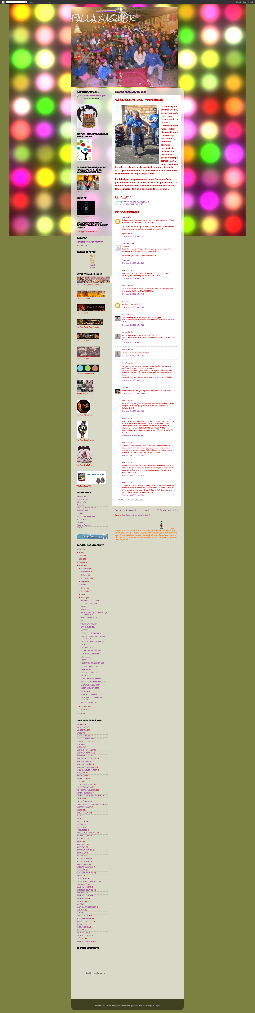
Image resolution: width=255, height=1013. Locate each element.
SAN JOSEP (81, 913)
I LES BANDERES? (87, 648)
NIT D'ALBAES (81, 853)
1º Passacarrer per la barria (91, 679)
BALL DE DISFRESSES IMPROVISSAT (89, 739)
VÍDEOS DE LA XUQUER (89, 603)
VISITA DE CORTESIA (84, 936)
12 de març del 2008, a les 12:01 (133, 495)
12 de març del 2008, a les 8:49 (133, 455)
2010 (81, 559)
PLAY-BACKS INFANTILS (85, 873)
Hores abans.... (85, 691)
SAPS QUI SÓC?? (82, 916)
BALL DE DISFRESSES (84, 736)
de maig (84, 591)
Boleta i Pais (81, 502)
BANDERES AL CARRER (89, 694)
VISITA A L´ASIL (83, 933)
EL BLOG (80, 781)
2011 (80, 556)
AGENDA (80, 724)
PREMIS (79, 876)
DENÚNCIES (81, 776)
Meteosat (80, 522)
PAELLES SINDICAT (83, 864)
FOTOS (79, 816)
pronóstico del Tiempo (90, 242)
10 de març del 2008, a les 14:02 (133, 294)
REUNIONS (80, 901)
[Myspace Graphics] (143, 528)
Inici (147, 510)
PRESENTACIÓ (81, 878)
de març (84, 598)
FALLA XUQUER (102, 18)
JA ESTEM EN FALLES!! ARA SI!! (92, 641)
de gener (84, 710)
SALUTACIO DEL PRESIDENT (90, 654)
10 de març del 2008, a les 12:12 (133, 236)
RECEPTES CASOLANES (85, 890)
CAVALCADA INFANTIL (84, 753)
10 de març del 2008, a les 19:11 (133, 380)
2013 (81, 549)
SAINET (79, 904)
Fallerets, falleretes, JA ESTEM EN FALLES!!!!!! (93, 637)
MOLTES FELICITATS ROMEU (91, 633)
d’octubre (84, 575)
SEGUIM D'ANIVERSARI (89, 618)
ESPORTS (80, 798)
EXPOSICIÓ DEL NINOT (84, 801)
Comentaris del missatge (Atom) (138, 515)
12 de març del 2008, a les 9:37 (133, 475)
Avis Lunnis (85, 644)
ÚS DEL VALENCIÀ (83, 927)
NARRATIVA (81, 847)
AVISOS (79, 733)
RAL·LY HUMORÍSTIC (84, 887)
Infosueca (80, 513)
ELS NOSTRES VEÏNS (84, 787)
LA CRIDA (80, 824)
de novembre (86, 572)
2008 (81, 565)
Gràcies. (83, 606)
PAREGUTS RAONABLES (85, 867)
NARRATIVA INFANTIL (84, 850)
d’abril (83, 594)
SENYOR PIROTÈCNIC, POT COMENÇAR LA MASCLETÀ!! (94, 614)
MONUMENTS (81, 839)
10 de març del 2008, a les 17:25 (133, 325)
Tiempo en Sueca (83, 245)
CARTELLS (80, 747)
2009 (81, 562)
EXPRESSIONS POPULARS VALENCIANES (91, 804)
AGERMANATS (82, 727)
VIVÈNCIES (80, 938)
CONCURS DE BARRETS (85, 761)
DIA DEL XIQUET (82, 779)
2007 (81, 714)
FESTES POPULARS (83, 813)
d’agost (83, 581)
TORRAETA (80, 924)
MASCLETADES (82, 830)
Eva (123, 387)
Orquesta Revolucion (84, 525)
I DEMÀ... (83, 660)
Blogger (157, 1006)
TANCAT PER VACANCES (85, 921)
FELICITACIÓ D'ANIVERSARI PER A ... (93, 682)
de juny (84, 588)
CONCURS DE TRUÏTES (84, 764)
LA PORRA (84, 630)
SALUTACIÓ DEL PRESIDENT (133, 204)
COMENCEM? (85, 610)
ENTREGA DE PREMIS (84, 793)
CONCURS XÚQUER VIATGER (87, 770)
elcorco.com (80, 505)
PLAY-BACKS (81, 870)
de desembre (85, 568)
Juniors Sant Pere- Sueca (86, 516)
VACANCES (80, 930)
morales (125, 314)
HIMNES (79, 819)
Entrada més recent (125, 510)
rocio (123, 217)
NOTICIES (80, 856)
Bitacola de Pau (82, 499)
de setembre (85, 578)
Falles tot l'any (82, 511)
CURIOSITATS (81, 773)
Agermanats (81, 496)
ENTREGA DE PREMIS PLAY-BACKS (89, 796)
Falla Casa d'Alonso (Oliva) (86, 508)
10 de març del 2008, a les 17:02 (133, 307)
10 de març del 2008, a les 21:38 (133, 411)
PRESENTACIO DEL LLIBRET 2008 (92, 663)
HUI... (82, 621)
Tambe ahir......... (85, 657)
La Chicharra (81, 519)
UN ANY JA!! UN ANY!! (89, 624)
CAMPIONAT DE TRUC (84, 741)
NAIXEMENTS (81, 844)
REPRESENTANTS (83, 898)
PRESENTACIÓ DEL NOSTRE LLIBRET (89, 881)
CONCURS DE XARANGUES (86, 767)
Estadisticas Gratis (91, 98)
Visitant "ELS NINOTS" (89, 672)
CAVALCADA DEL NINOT (85, 750)
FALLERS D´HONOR (84, 807)
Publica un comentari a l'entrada (131, 500)
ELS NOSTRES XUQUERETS (86, 790)
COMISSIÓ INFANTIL (84, 756)
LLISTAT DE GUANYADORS (90, 688)
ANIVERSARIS (81, 730)
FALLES (79, 810)
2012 (80, 552)
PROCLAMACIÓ (82, 884)
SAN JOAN (81, 910)
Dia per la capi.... (86, 669)
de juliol (84, 585)
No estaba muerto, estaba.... (90, 600)
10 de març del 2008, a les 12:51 (133, 279)
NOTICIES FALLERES (84, 858)
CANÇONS (80, 744)
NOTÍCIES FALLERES (84, 861)
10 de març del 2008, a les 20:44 (133, 393)
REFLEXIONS (81, 893)
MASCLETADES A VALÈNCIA (87, 833)
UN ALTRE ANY (86, 676)
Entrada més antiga (167, 510)
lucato (136, 1006)
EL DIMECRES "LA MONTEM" (91, 651)
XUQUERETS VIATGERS (85, 941)
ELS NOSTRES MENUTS (85, 784)
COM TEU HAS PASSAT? (89, 702)
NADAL (79, 841)
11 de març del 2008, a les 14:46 (133, 435)
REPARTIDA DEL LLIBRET (85, 896)
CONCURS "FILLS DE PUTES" (86, 759)
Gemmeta (125, 244)
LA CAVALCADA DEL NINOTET (91, 666)
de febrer (84, 706)
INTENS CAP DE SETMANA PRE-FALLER (92, 698)
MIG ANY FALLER (83, 836)
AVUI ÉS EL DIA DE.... (88, 627)
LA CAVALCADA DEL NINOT (90, 685)
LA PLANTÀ (81, 827)
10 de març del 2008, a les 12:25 (133, 263)
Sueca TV (80, 528)
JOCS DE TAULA (82, 821)
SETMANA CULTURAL (84, 918)
